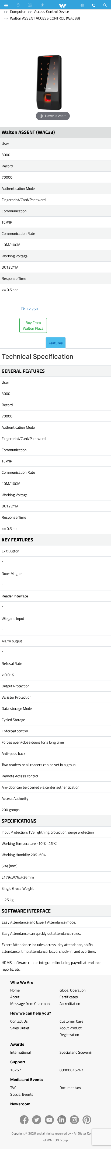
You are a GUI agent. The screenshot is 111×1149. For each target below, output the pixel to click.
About (14, 997)
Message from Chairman (30, 1003)
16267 (15, 1070)
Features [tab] (55, 343)
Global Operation (73, 990)
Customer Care (71, 1021)
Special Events (21, 1094)
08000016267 (71, 1070)
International (20, 1052)
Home (15, 990)
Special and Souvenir (76, 1052)
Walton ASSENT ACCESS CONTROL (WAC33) (45, 18)
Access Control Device (51, 11)
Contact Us (19, 1021)
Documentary (70, 1087)
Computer (18, 11)
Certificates (69, 997)
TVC (13, 1087)
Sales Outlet (19, 1028)
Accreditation (70, 1003)
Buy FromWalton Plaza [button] (33, 325)
